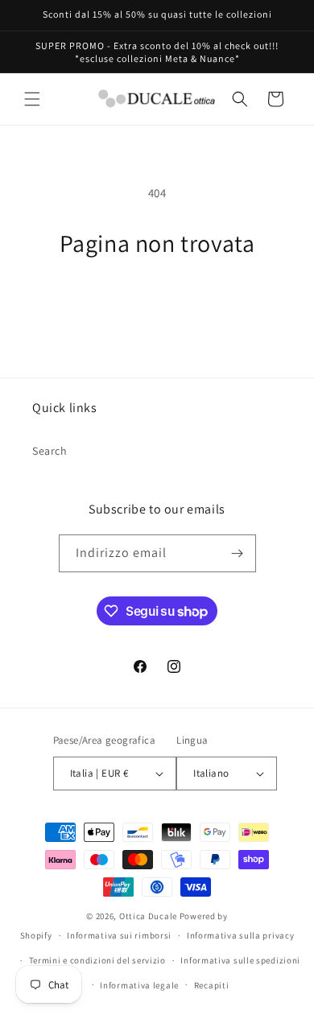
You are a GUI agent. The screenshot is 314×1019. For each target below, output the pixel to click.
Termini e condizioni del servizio (97, 960)
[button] (32, 99)
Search (50, 450)
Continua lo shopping (157, 302)
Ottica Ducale (148, 916)
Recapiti (211, 985)
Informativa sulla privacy (241, 935)
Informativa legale (139, 985)
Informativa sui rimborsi (119, 935)
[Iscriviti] (237, 553)
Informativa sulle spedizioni (240, 960)
